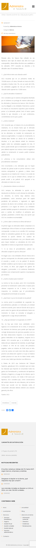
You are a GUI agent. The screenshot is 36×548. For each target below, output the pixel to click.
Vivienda (13, 403)
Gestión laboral (8, 528)
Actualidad (25, 507)
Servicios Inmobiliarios (8, 518)
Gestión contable (9, 526)
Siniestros (25, 521)
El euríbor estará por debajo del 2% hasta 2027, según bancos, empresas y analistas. (17, 470)
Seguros (6, 521)
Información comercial (26, 518)
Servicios (6, 515)
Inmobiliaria (5, 403)
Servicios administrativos (8, 531)
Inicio (4, 507)
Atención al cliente (27, 515)
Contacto (6, 536)
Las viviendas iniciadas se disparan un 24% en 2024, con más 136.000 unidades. (17, 489)
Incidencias (26, 524)
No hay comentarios (9, 33)
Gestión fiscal (8, 524)
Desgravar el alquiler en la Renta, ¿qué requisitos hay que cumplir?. (14, 479)
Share (3, 410)
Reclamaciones (27, 526)
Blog (23, 511)
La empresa (6, 511)
